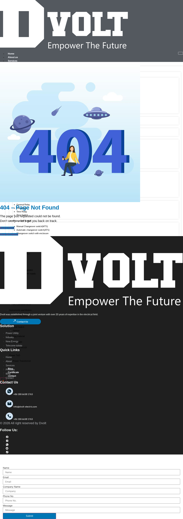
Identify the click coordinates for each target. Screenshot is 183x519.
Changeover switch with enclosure (32, 233)
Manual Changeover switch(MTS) (32, 226)
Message (7, 505)
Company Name (11, 487)
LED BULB (21, 347)
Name (6, 468)
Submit (29, 516)
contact (12, 376)
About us (13, 57)
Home (11, 53)
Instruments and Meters (20, 310)
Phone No (8, 496)
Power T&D (14, 355)
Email (6, 477)
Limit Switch (18, 327)
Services (12, 61)
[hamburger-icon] (180, 53)
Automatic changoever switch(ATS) (32, 230)
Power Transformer (22, 361)
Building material (17, 336)
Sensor (16, 330)
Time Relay (21, 211)
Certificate (13, 372)
